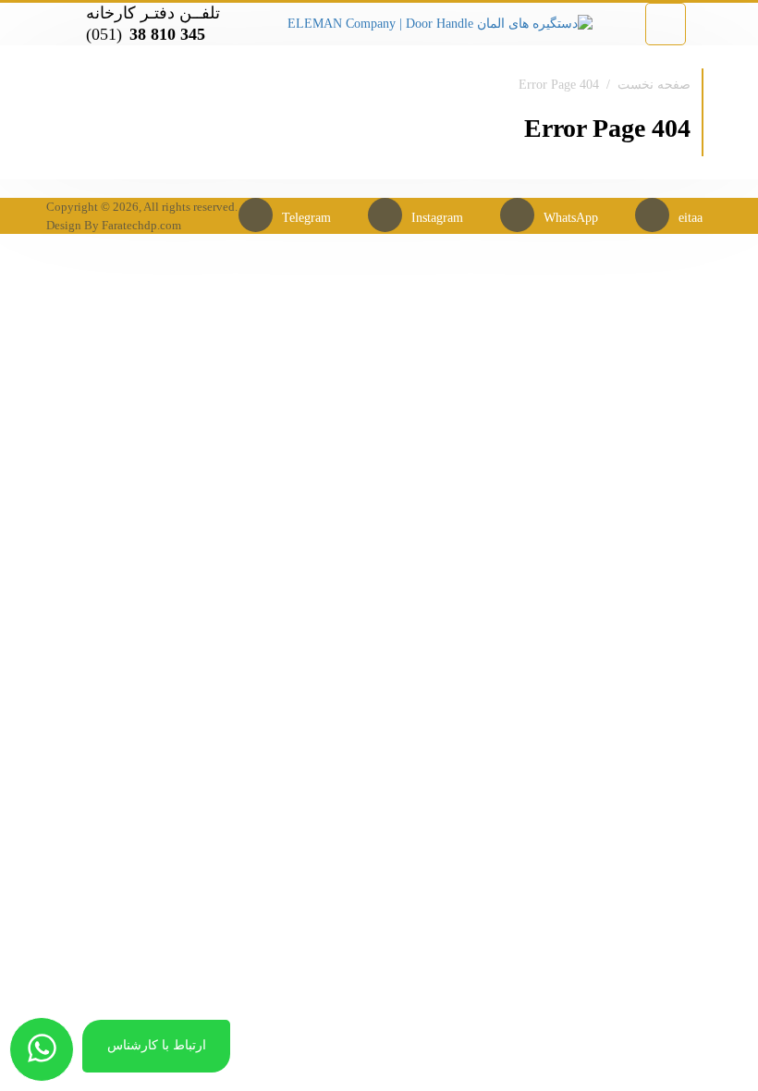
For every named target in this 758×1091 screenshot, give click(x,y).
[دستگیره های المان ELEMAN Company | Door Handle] (440, 23)
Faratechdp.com (141, 225)
